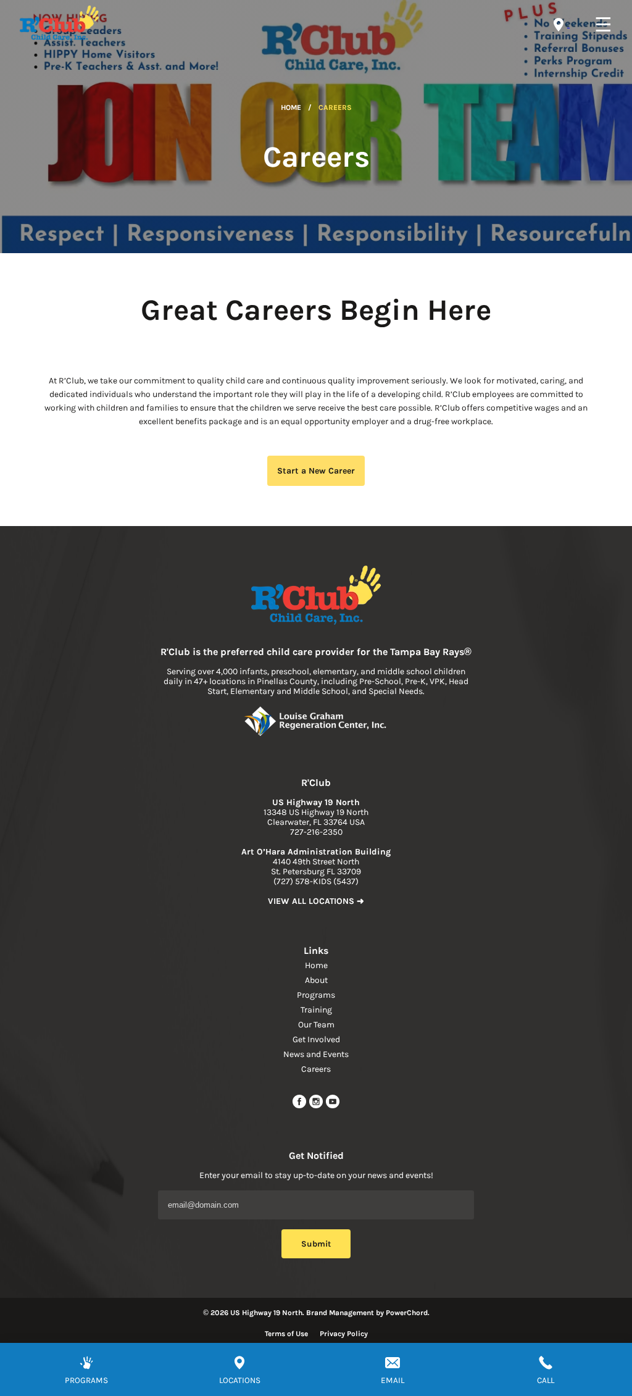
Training (316, 1010)
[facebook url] (300, 1106)
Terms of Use (286, 1333)
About (316, 980)
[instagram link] (317, 1106)
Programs (316, 995)
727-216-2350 (316, 832)
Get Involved (316, 1039)
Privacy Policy (344, 1333)
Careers (316, 1069)
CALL (545, 1380)
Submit (316, 1243)
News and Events (316, 1054)
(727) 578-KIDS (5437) (316, 881)
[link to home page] (316, 596)
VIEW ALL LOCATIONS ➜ (316, 901)
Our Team (316, 1024)
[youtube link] (332, 1106)
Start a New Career (316, 471)
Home (291, 107)
